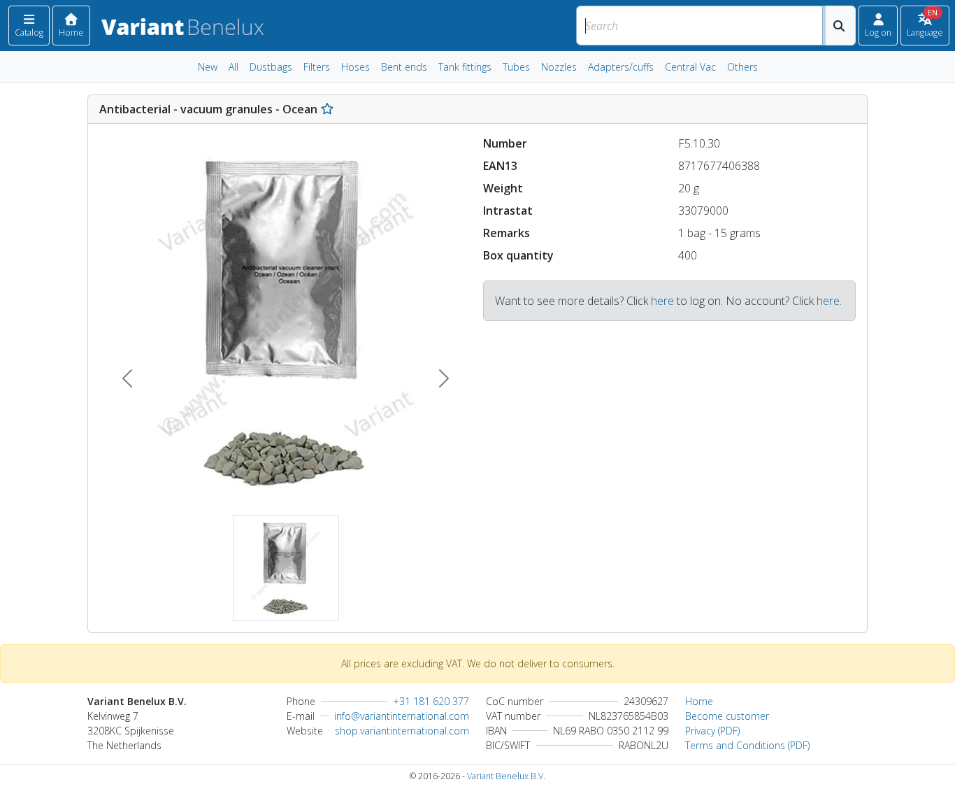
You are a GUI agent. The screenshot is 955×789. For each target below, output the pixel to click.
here (662, 300)
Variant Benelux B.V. (506, 776)
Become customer (727, 716)
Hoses (355, 66)
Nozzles (559, 66)
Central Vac (690, 66)
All (233, 66)
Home (699, 701)
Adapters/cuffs (621, 66)
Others (742, 66)
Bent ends (404, 66)
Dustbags (271, 66)
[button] (878, 25)
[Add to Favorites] (327, 109)
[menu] (29, 25)
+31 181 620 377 (431, 701)
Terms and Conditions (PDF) (747, 745)
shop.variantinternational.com (402, 730)
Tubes (516, 66)
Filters (316, 66)
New (207, 66)
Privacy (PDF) (712, 730)
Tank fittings (464, 66)
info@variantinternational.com (401, 716)
